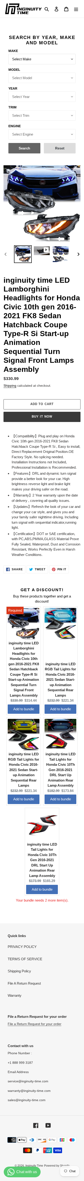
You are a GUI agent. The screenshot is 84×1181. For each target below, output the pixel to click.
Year (12, 88)
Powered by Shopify (57, 1165)
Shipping (10, 385)
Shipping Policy (19, 971)
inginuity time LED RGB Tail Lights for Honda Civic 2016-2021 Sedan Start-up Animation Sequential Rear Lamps (60, 679)
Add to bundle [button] (23, 709)
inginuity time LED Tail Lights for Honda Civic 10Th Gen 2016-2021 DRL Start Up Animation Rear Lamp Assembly (61, 769)
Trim (12, 107)
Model (14, 69)
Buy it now (42, 416)
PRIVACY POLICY (22, 947)
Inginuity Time (34, 1165)
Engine (14, 126)
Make (13, 51)
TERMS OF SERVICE (25, 959)
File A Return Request (24, 983)
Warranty (14, 995)
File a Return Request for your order (34, 1024)
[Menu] (76, 9)
